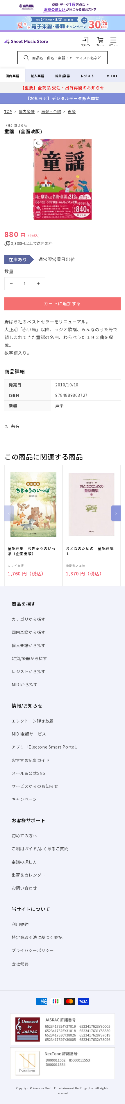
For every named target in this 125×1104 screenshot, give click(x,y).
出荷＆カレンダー (29, 875)
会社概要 (20, 963)
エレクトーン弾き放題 (33, 721)
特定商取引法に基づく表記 (37, 937)
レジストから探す (29, 671)
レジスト (87, 75)
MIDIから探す (25, 684)
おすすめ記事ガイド (31, 760)
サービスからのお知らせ (35, 786)
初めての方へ (24, 835)
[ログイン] (85, 40)
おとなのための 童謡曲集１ (90, 551)
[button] (113, 40)
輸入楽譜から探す (29, 645)
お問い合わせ (24, 888)
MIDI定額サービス (29, 734)
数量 (9, 271)
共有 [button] (15, 426)
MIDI (112, 75)
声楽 (72, 111)
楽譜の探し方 (24, 862)
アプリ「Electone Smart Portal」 (46, 747)
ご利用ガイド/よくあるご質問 (40, 848)
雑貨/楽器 (62, 75)
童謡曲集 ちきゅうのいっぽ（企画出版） (32, 551)
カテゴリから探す (29, 619)
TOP (8, 111)
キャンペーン (24, 799)
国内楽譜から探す (29, 632)
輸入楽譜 (37, 75)
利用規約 (20, 924)
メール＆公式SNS (28, 773)
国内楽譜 (12, 75)
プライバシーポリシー (33, 950)
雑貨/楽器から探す (29, 658)
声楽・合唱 (51, 111)
